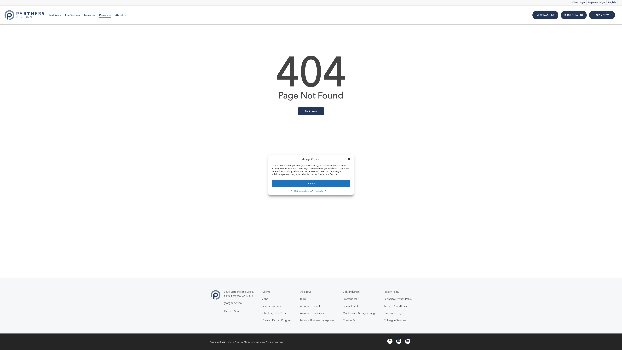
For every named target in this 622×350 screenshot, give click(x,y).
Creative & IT (350, 320)
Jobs (265, 298)
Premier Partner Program (276, 320)
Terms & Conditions (395, 306)
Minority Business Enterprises (317, 320)
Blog (303, 298)
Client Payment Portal (274, 313)
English (612, 2)
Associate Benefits (310, 306)
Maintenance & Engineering (359, 313)
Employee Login (393, 313)
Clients (266, 291)
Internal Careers (271, 306)
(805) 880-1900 (233, 303)
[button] (348, 159)
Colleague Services (395, 320)
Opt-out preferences (303, 191)
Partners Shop (232, 311)
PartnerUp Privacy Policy (398, 298)
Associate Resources (312, 313)
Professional (350, 298)
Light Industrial (351, 291)
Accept (311, 183)
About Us (305, 291)
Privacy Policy (320, 191)
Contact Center (351, 306)
